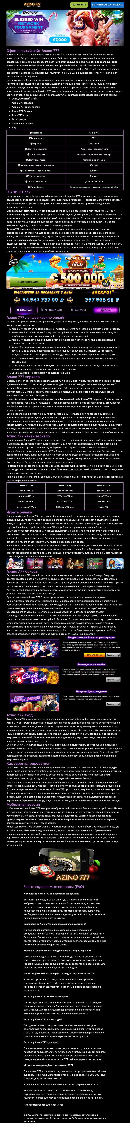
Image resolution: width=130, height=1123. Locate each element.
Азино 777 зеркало (22, 103)
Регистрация (19, 119)
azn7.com (94, 143)
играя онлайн (95, 545)
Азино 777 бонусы (22, 111)
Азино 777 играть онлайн (26, 107)
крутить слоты (31, 214)
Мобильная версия (22, 123)
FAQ (14, 127)
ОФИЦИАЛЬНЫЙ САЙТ (24, 98)
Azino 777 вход (20, 115)
